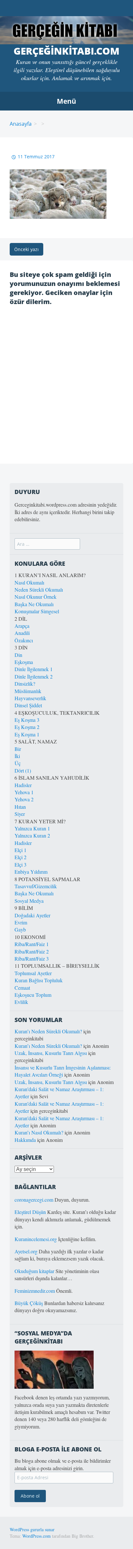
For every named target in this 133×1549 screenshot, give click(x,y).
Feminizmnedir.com (35, 1290)
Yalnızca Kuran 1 (32, 828)
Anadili (22, 632)
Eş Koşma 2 (27, 726)
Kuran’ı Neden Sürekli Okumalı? (48, 1031)
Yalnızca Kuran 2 (32, 835)
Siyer (20, 813)
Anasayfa (21, 123)
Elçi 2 (20, 857)
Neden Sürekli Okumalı (39, 589)
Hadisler (23, 785)
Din (18, 654)
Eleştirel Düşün (30, 1211)
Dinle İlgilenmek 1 (34, 669)
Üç (18, 763)
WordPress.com (36, 1536)
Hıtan (20, 806)
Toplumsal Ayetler (33, 973)
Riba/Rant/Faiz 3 (32, 958)
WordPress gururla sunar (32, 1529)
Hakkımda (25, 1139)
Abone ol (30, 1496)
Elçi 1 (20, 850)
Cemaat (22, 987)
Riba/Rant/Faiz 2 (32, 951)
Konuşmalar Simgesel (37, 611)
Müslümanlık (28, 691)
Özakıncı (24, 640)
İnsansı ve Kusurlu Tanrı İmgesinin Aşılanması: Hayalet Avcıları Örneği (63, 1071)
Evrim (21, 922)
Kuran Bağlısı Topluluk (39, 980)
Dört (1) (23, 770)
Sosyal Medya (29, 900)
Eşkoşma (24, 662)
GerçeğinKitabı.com (66, 51)
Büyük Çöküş (29, 1303)
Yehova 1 (24, 792)
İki (17, 756)
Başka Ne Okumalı (34, 604)
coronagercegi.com (34, 1199)
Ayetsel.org (26, 1251)
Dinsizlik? (25, 683)
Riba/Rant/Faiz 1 (32, 944)
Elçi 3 (20, 864)
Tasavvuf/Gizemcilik (36, 886)
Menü (66, 101)
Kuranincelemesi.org (36, 1239)
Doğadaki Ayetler (32, 915)
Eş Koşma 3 (27, 719)
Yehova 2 (24, 799)
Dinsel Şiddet (28, 705)
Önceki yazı (26, 249)
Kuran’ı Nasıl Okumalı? (39, 1132)
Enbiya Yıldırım (31, 871)
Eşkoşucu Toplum (33, 994)
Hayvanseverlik (30, 698)
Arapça (22, 625)
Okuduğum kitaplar (34, 1271)
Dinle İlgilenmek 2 (34, 676)
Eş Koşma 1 (27, 734)
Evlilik (21, 1001)
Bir (18, 748)
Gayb (20, 929)
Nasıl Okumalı (29, 582)
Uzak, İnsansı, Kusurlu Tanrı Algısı (51, 1052)
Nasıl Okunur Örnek (35, 596)
